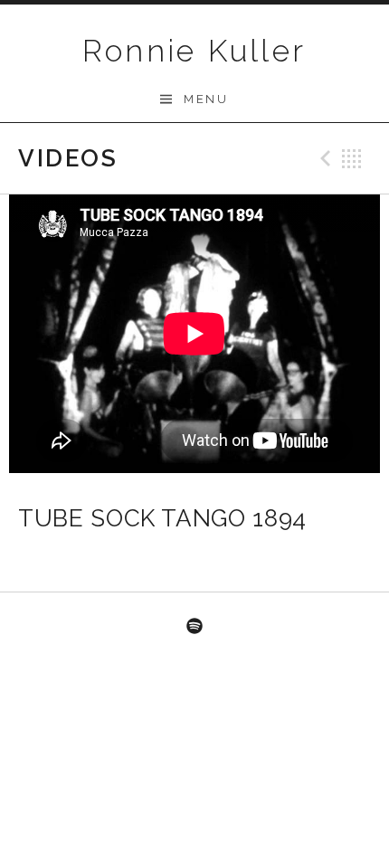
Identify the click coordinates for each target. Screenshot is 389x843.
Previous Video (322, 158)
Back (351, 158)
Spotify (194, 627)
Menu (206, 99)
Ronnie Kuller (194, 51)
